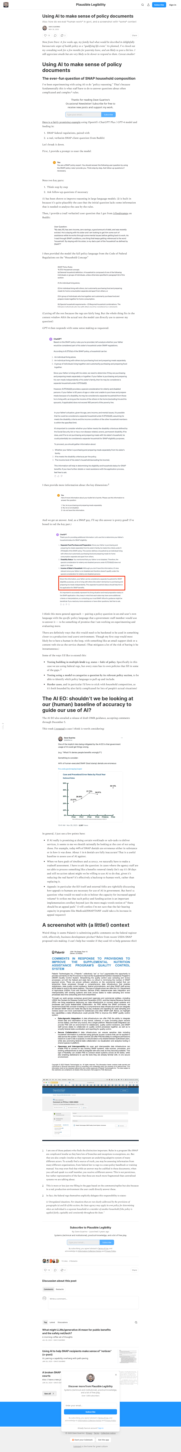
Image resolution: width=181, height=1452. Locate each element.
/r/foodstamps (120, 213)
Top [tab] (45, 1322)
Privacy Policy (110, 1420)
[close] (116, 1375)
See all (47, 1393)
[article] (90, 1336)
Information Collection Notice (89, 1420)
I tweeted (59, 729)
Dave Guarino (54, 27)
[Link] (38, 67)
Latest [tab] (52, 1322)
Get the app (103, 1440)
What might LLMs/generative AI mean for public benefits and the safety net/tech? (76, 1331)
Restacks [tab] (60, 1289)
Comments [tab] (48, 1289)
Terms (96, 1433)
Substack (77, 1446)
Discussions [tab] (63, 1322)
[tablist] (53, 1289)
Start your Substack (83, 1440)
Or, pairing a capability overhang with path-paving (65, 1358)
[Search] (142, 4)
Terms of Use (103, 1418)
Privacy (89, 1433)
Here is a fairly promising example (61, 122)
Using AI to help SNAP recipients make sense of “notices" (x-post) (76, 1353)
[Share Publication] (148, 4)
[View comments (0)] (55, 35)
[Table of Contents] (3, 726)
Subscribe (159, 4)
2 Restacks (73, 1261)
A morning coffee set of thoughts (57, 1337)
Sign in (172, 4)
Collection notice (108, 1433)
